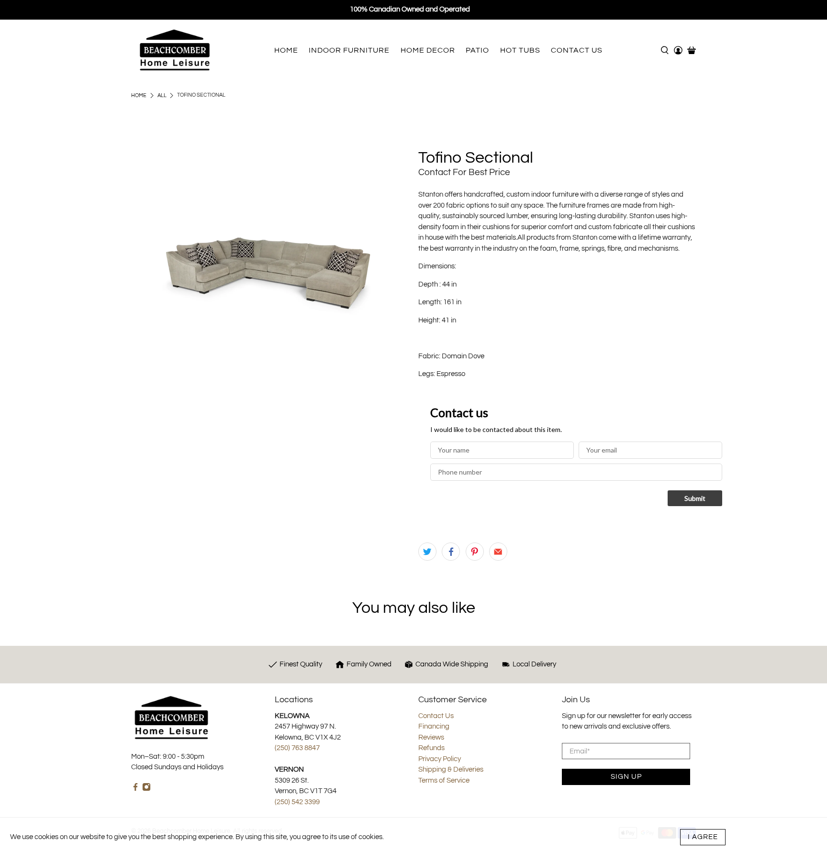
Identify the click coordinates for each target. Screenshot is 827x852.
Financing (433, 726)
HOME (286, 50)
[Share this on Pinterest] (475, 551)
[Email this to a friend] (498, 551)
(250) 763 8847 (297, 748)
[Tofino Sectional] (270, 268)
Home (138, 95)
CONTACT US (577, 50)
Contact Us (436, 715)
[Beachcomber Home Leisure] (174, 50)
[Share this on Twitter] (427, 551)
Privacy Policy (439, 759)
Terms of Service (443, 780)
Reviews (431, 737)
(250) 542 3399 (297, 802)
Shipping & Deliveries (450, 769)
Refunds (431, 748)
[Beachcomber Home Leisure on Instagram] (146, 789)
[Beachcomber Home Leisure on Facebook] (135, 789)
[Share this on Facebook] (451, 551)
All (162, 95)
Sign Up (626, 776)
